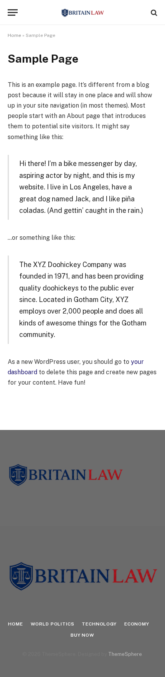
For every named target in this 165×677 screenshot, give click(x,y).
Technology (99, 624)
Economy (136, 624)
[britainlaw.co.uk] (82, 12)
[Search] (153, 12)
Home (14, 35)
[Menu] (13, 12)
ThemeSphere (125, 654)
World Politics (52, 624)
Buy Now (82, 635)
